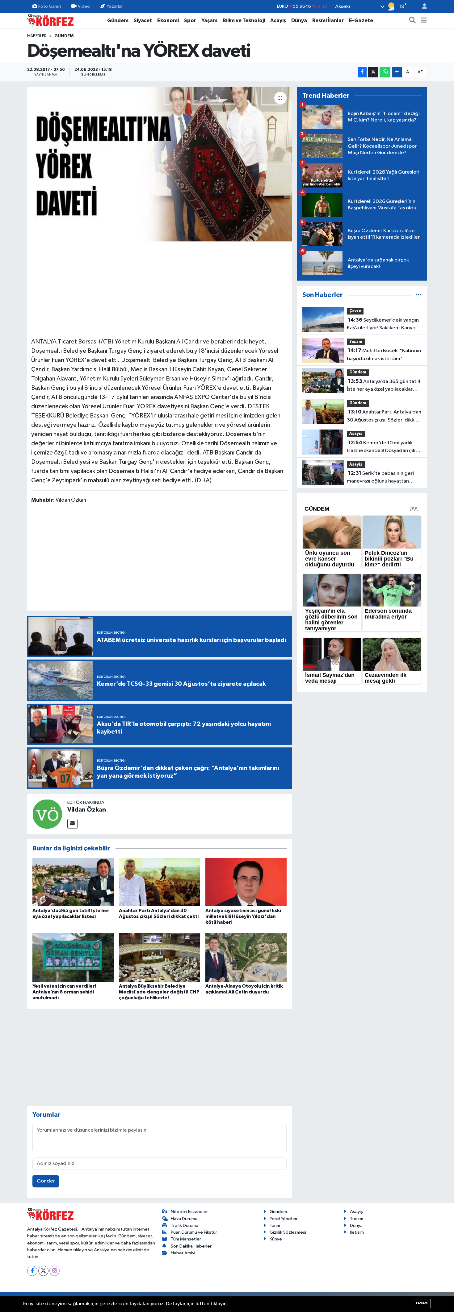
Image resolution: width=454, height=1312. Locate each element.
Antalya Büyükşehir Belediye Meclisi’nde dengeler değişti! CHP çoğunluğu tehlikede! (159, 992)
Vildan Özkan (86, 810)
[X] (43, 1271)
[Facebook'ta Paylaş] (362, 72)
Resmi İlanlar (328, 20)
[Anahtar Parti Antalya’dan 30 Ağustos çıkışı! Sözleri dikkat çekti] (159, 882)
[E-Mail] (72, 824)
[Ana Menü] (424, 21)
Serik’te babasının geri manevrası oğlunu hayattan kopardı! (380, 478)
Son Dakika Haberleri (191, 1246)
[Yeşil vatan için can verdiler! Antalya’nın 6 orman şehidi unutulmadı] (73, 957)
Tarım (275, 1225)
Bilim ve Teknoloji (244, 20)
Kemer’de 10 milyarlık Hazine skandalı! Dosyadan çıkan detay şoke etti (384, 447)
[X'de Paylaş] (373, 72)
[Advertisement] (159, 288)
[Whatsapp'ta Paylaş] (385, 72)
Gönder (46, 1181)
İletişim (357, 1232)
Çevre (355, 311)
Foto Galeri (49, 6)
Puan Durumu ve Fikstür (194, 1232)
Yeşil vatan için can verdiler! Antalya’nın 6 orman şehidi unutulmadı (64, 992)
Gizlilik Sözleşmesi (288, 1232)
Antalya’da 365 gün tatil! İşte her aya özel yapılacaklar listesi (383, 386)
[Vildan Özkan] (47, 813)
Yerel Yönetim (283, 1218)
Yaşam (209, 20)
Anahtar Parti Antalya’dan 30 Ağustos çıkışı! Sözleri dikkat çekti (384, 416)
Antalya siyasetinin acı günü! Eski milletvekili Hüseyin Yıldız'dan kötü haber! (243, 916)
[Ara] (412, 21)
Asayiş (278, 20)
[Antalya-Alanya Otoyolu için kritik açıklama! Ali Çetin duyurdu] (246, 957)
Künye (276, 1239)
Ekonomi (168, 20)
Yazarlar (115, 6)
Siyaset (143, 20)
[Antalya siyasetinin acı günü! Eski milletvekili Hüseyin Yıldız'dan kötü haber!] (246, 882)
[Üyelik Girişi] (422, 6)
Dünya (299, 20)
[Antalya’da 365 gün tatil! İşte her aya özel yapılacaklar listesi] (73, 882)
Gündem (117, 20)
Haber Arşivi (183, 1253)
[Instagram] (54, 1271)
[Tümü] (419, 295)
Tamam (421, 1303)
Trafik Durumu (184, 1225)
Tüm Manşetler (186, 1239)
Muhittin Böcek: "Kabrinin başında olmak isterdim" (384, 354)
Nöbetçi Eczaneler (189, 1211)
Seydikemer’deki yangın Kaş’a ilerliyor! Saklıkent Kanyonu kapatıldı (384, 324)
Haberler (37, 36)
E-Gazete (361, 20)
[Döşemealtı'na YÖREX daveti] (159, 164)
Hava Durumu (184, 1218)
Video (84, 6)
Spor (190, 20)
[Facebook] (32, 1271)
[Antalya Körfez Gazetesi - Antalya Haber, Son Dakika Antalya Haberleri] (50, 20)
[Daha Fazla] (397, 72)
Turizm (356, 1218)
